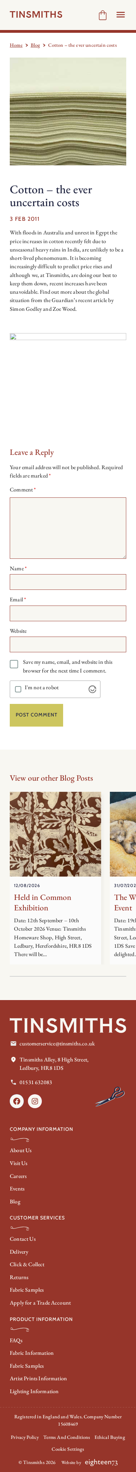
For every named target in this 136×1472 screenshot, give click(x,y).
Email (18, 599)
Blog (35, 45)
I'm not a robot (42, 687)
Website (18, 630)
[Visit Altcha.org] (92, 689)
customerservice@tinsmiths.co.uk (57, 1043)
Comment (23, 489)
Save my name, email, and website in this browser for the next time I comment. (67, 666)
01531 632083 (36, 1082)
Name (18, 568)
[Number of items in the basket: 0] (102, 15)
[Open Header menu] (120, 14)
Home (16, 45)
